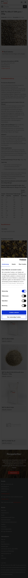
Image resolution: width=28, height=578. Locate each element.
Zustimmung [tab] (5, 264)
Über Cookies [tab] (22, 264)
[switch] (24, 296)
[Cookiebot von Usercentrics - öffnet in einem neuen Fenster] (19, 260)
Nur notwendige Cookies (14, 317)
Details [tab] (14, 264)
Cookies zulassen (14, 312)
